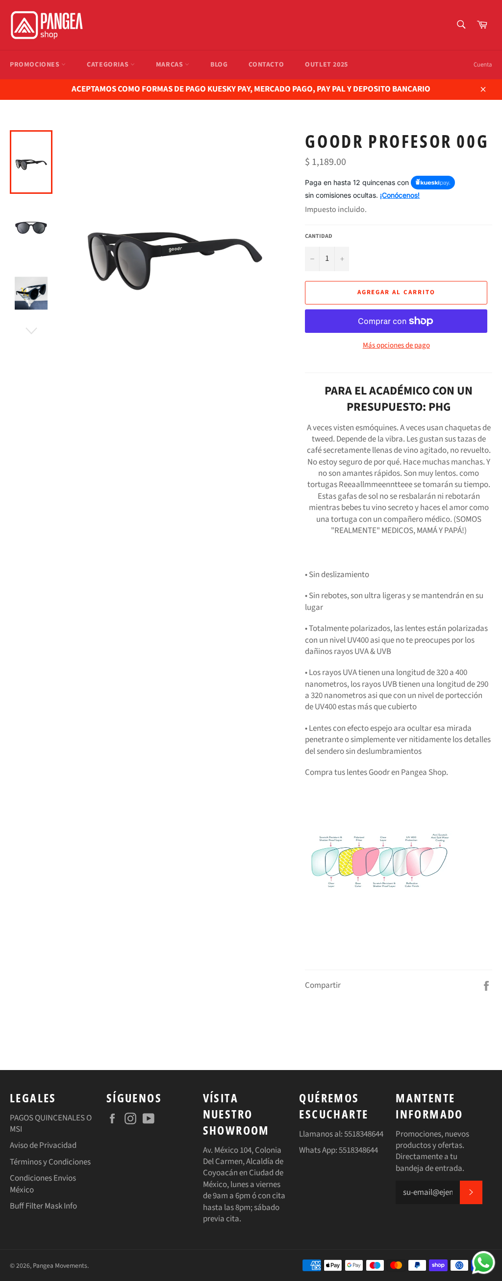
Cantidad (318, 236)
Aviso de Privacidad (43, 1145)
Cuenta (483, 64)
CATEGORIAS (108, 65)
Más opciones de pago (396, 345)
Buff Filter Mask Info (43, 1206)
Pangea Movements (60, 1265)
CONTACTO (266, 65)
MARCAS (170, 65)
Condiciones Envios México (43, 1183)
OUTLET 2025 (326, 65)
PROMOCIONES (35, 65)
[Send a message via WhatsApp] (483, 1262)
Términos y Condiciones (50, 1162)
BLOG (218, 65)
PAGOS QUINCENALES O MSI (51, 1123)
